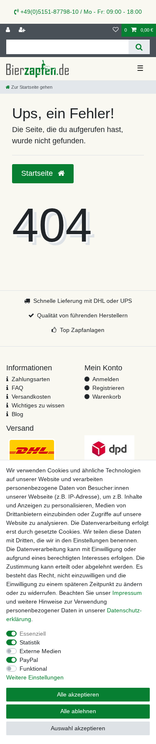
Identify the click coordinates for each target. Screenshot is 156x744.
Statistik (30, 642)
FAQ (17, 387)
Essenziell (33, 633)
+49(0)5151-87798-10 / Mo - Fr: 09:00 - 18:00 (80, 11)
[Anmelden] (9, 30)
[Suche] (139, 47)
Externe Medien (40, 651)
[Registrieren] (23, 30)
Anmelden (105, 379)
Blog (17, 414)
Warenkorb (106, 396)
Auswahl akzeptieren (78, 728)
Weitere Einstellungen (35, 677)
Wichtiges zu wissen (38, 405)
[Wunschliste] (115, 30)
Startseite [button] (38, 173)
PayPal (29, 660)
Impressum (127, 592)
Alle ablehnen (78, 711)
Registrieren (108, 387)
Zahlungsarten (31, 379)
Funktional (33, 668)
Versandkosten (31, 396)
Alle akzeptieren (78, 694)
